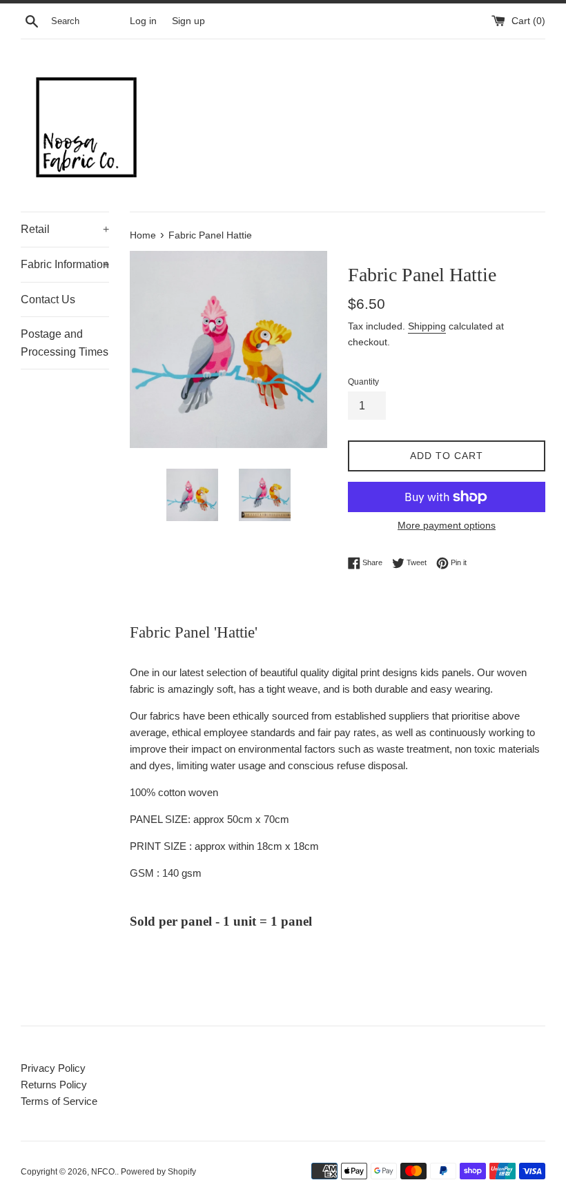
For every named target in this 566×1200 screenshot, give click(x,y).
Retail (65, 229)
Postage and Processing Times (64, 343)
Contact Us (48, 299)
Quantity (363, 382)
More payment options (447, 525)
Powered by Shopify (158, 1172)
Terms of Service (59, 1101)
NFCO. (104, 1172)
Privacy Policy (53, 1068)
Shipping (427, 326)
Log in (143, 21)
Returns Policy (54, 1084)
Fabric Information (65, 264)
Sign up (188, 21)
